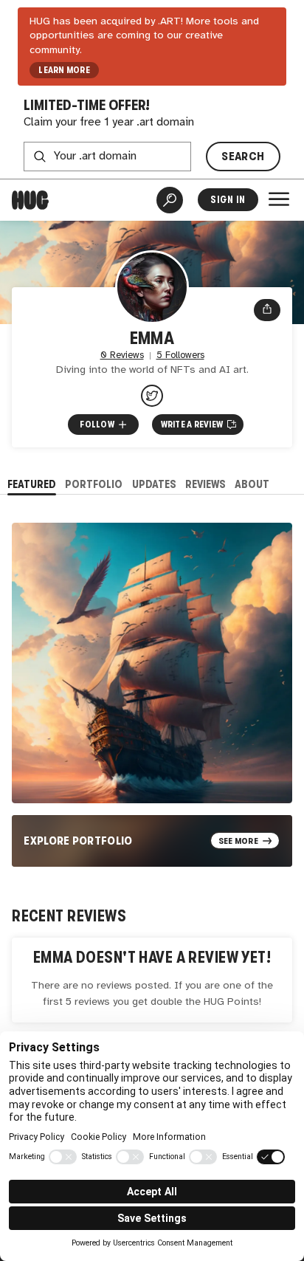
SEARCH (242, 156)
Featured (31, 484)
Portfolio (93, 484)
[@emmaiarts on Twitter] (152, 396)
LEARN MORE (63, 70)
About (252, 484)
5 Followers (180, 355)
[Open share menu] (267, 310)
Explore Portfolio (78, 841)
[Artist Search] (169, 200)
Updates (154, 484)
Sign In (227, 199)
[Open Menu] (279, 199)
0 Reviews (122, 355)
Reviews (205, 484)
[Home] (30, 200)
